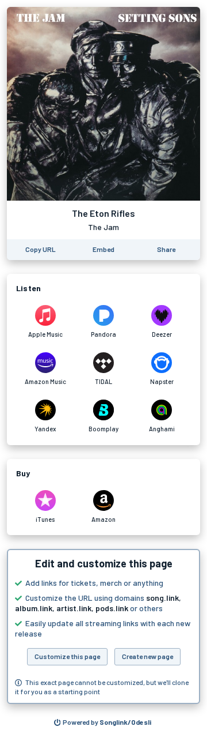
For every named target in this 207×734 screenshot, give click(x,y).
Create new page (147, 656)
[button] (103, 626)
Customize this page (67, 656)
